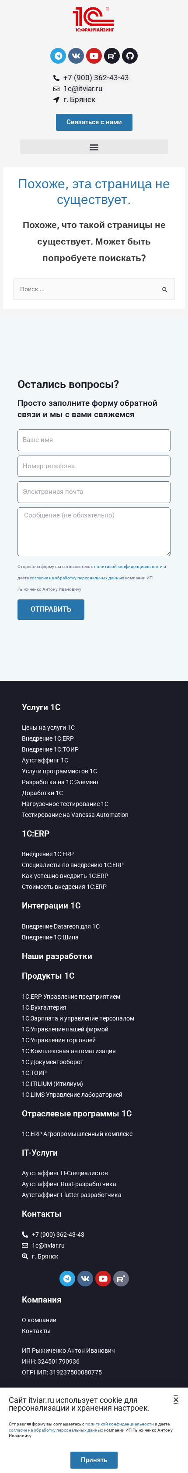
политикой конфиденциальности (128, 566)
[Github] (130, 56)
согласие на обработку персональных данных (77, 577)
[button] (94, 146)
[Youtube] (94, 56)
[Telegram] (58, 56)
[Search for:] (94, 289)
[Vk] (76, 56)
